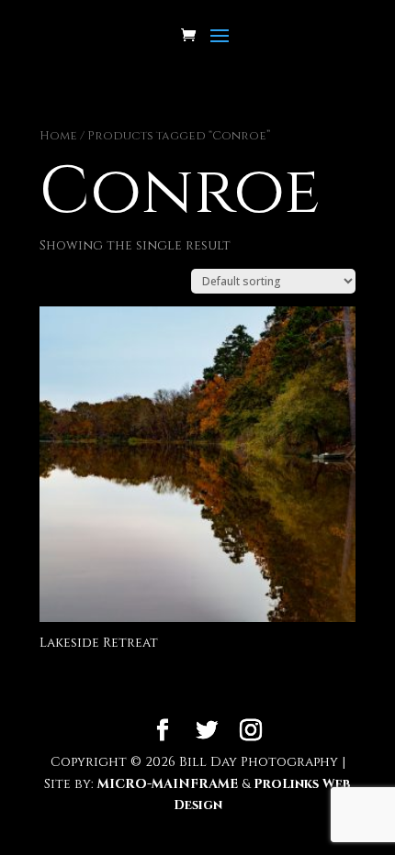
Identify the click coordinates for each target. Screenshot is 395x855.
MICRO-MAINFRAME (167, 784)
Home (58, 136)
